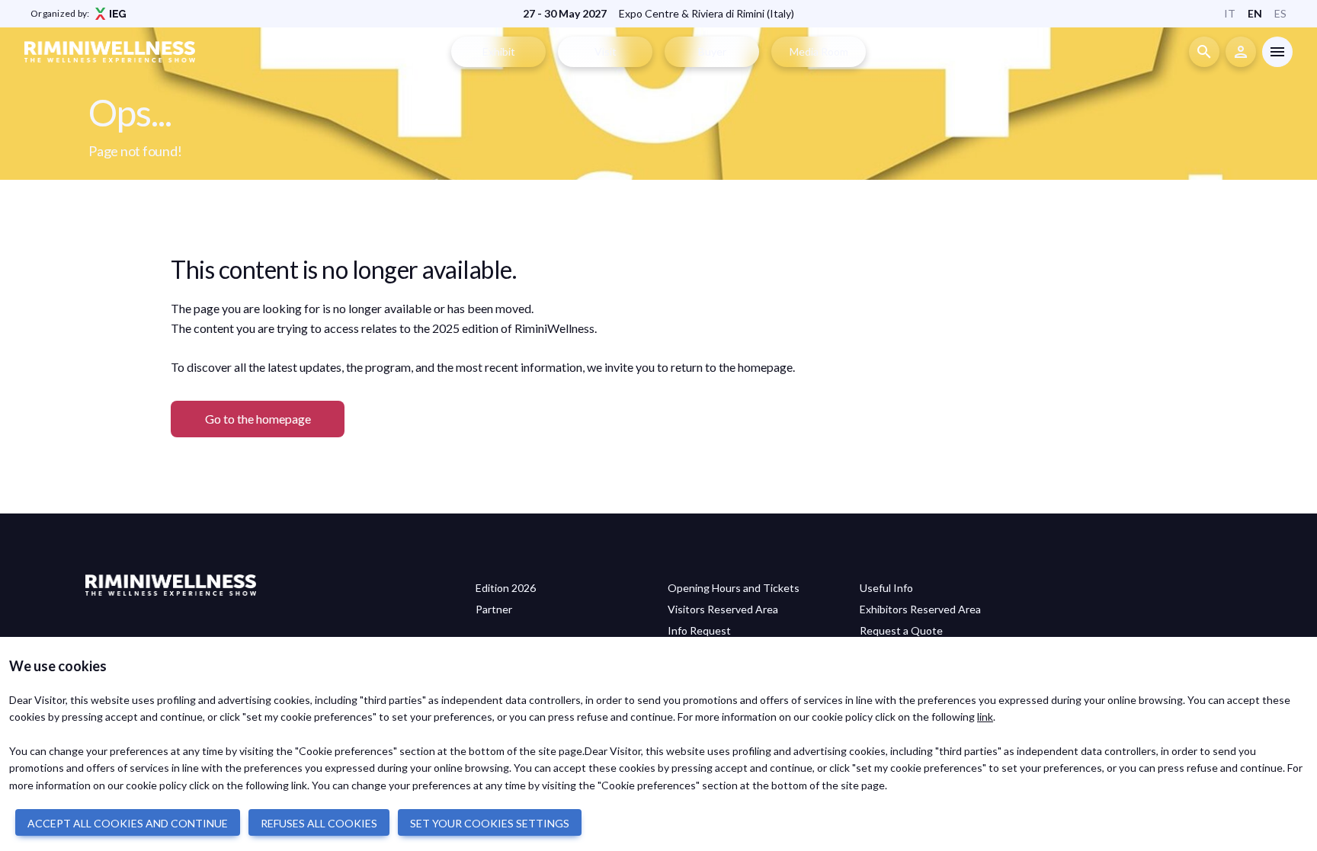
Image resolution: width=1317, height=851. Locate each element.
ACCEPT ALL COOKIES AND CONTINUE (127, 823)
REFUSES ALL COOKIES (319, 823)
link (985, 716)
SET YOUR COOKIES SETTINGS (489, 823)
